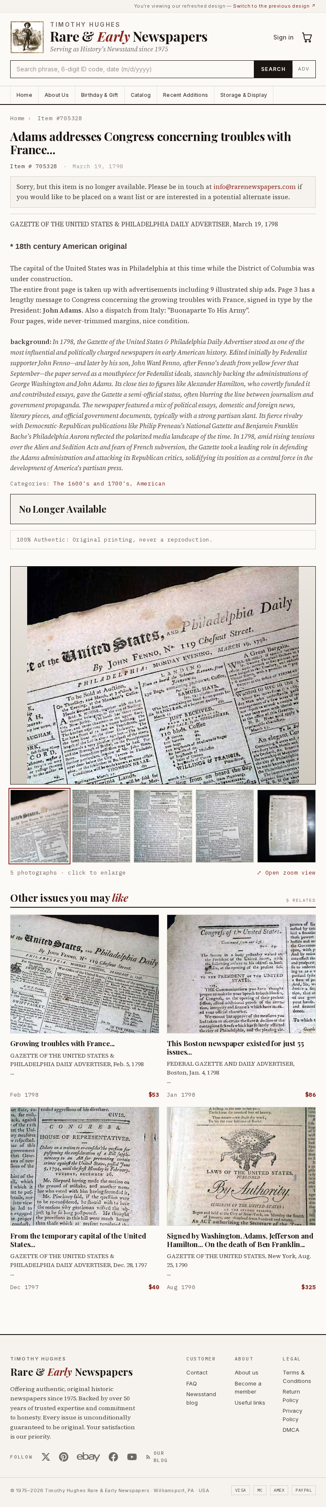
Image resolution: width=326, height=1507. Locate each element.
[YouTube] (132, 1457)
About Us (57, 95)
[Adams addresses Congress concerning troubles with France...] (39, 826)
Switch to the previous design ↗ (274, 6)
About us (247, 1372)
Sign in (283, 37)
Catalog (141, 95)
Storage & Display (243, 95)
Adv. (304, 69)
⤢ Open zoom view (286, 872)
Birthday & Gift (99, 95)
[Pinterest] (63, 1457)
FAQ (191, 1383)
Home (24, 95)
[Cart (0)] (307, 37)
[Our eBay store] (88, 1457)
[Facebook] (113, 1457)
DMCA (291, 1429)
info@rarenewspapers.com (255, 186)
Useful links (250, 1402)
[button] (163, 675)
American (151, 483)
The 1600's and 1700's (91, 483)
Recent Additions (185, 95)
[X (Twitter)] (46, 1457)
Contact (197, 1372)
